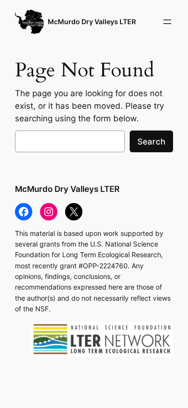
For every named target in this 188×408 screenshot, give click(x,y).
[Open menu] (167, 22)
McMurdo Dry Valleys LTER (92, 21)
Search (151, 141)
